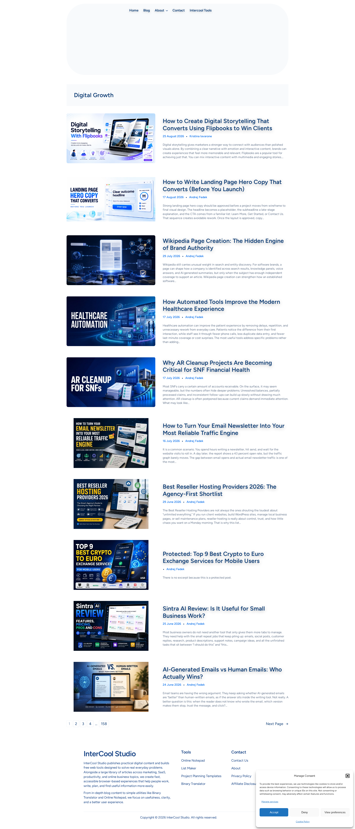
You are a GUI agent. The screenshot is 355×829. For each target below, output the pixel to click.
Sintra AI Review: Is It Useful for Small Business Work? (214, 612)
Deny (304, 812)
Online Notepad (193, 760)
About (236, 768)
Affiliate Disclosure (245, 784)
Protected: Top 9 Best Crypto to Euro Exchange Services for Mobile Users (213, 557)
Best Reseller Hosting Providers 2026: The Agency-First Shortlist (219, 490)
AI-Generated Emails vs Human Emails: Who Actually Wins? (222, 673)
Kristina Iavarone (201, 136)
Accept (274, 812)
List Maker (188, 768)
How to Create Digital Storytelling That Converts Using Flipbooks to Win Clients (217, 124)
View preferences (335, 812)
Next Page (277, 724)
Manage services (269, 801)
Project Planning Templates (201, 776)
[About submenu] (167, 10)
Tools (186, 752)
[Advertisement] (177, 44)
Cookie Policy (303, 821)
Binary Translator (193, 784)
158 (104, 724)
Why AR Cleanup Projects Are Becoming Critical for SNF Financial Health (217, 366)
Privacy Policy (241, 776)
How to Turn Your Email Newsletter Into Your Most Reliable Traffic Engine (224, 429)
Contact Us (239, 760)
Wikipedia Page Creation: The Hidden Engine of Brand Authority (223, 244)
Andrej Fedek (198, 197)
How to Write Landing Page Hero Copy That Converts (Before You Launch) (222, 185)
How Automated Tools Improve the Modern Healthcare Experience (221, 305)
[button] (347, 776)
